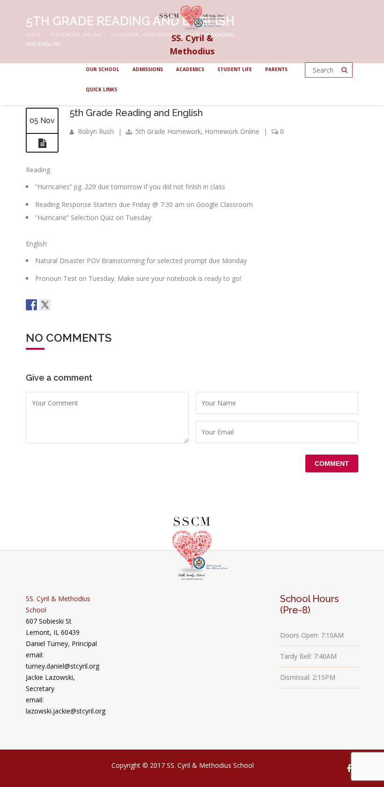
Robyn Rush (96, 131)
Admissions (148, 69)
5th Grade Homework (168, 131)
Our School (102, 69)
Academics (190, 69)
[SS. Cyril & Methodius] (192, 15)
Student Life (234, 69)
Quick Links (101, 89)
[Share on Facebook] (31, 304)
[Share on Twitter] (45, 304)
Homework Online (232, 131)
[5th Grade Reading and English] (42, 143)
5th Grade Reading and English (136, 112)
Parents (276, 69)
